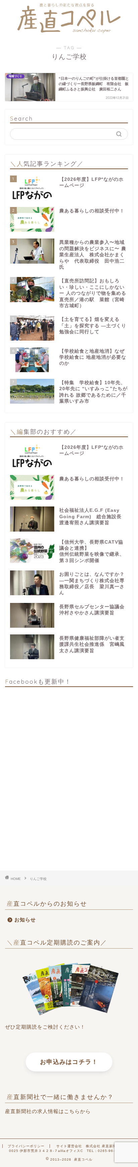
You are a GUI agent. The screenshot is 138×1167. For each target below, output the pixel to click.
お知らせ (25, 919)
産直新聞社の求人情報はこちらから (48, 1111)
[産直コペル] (69, 30)
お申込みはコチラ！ (69, 1062)
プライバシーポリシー (26, 1146)
